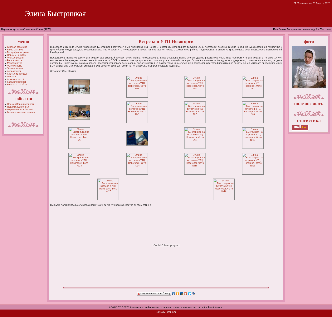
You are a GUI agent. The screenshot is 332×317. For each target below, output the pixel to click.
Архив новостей (15, 79)
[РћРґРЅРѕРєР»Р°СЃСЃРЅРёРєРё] (178, 293)
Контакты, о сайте (17, 84)
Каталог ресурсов (16, 82)
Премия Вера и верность (20, 104)
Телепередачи (15, 68)
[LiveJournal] (194, 293)
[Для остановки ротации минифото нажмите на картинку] (309, 87)
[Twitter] (190, 293)
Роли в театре (14, 60)
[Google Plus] (186, 293)
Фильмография (15, 57)
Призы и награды (16, 55)
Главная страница (17, 47)
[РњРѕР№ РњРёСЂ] (182, 293)
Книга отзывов (15, 49)
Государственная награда (21, 112)
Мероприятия (14, 63)
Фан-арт (11, 76)
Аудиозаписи (14, 71)
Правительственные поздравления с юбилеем (19, 108)
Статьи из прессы (17, 73)
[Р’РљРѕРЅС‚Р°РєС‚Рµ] (174, 293)
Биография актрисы (18, 52)
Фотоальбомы (14, 65)
